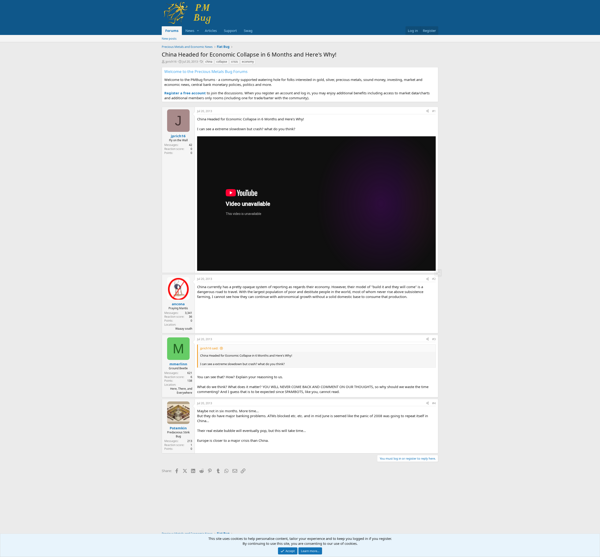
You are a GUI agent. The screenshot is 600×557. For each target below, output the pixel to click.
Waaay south (183, 329)
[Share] (427, 111)
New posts (169, 38)
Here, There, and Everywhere (181, 391)
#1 (434, 111)
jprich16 (170, 61)
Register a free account (185, 93)
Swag (248, 30)
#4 (434, 403)
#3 (434, 339)
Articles (211, 30)
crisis (234, 62)
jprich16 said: (209, 348)
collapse (221, 62)
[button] (198, 30)
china (208, 62)
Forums (171, 30)
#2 (434, 279)
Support (230, 30)
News (189, 30)
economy (248, 62)
